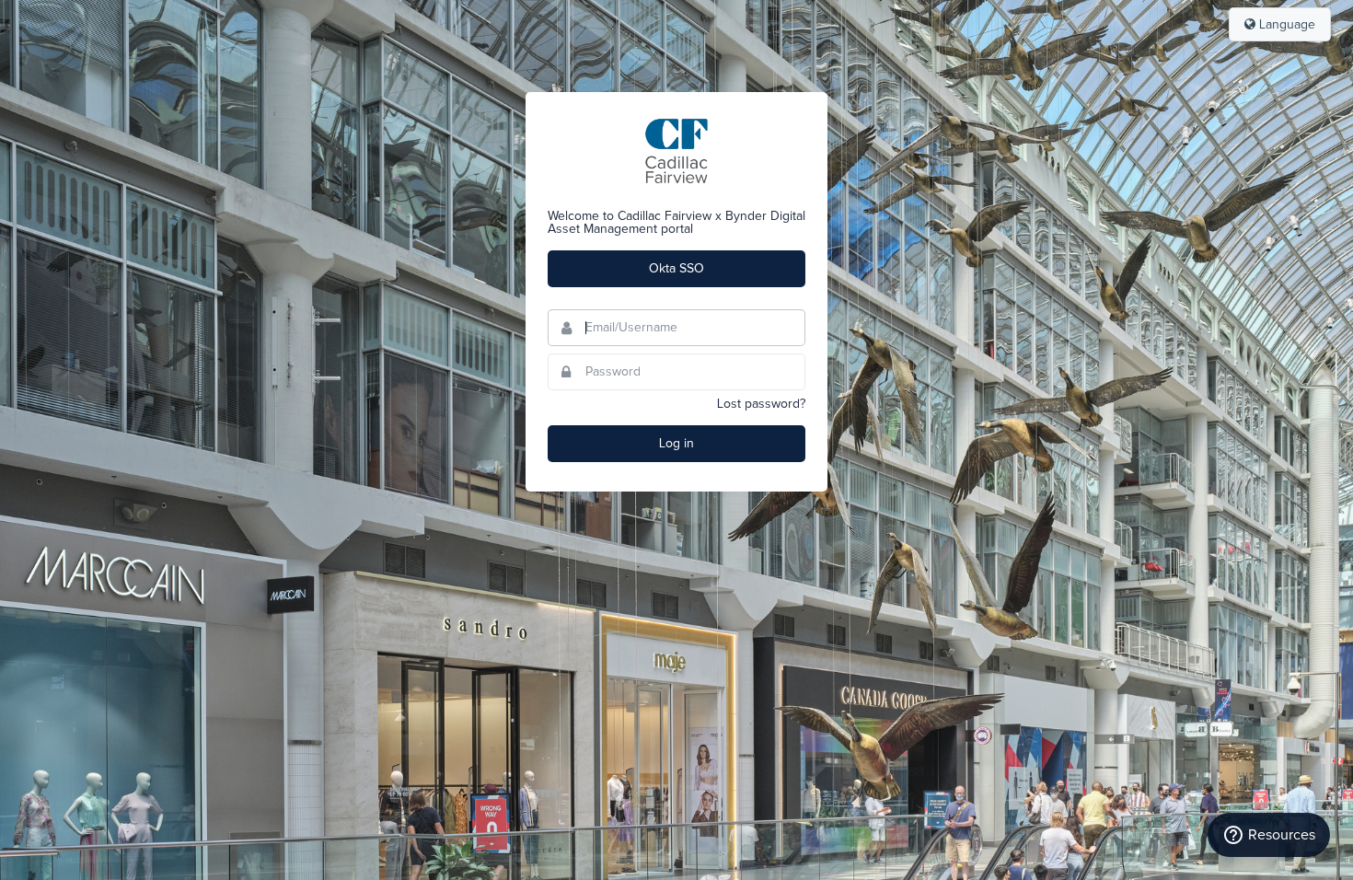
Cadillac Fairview (676, 151)
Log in (676, 443)
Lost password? (761, 404)
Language (1285, 24)
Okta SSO (676, 268)
